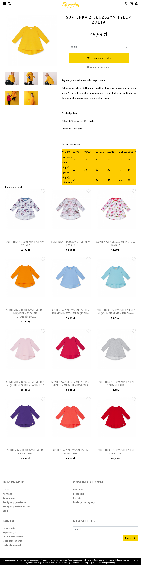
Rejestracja (9, 532)
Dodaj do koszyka (101, 58)
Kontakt (7, 493)
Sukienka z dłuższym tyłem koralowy (70, 451)
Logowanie (9, 528)
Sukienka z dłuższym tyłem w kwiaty (25, 243)
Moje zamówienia (12, 540)
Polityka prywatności (15, 502)
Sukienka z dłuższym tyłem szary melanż (116, 383)
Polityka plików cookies (16, 506)
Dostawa (78, 489)
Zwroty (77, 498)
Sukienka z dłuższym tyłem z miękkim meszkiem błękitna (70, 311)
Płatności (78, 493)
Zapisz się (130, 538)
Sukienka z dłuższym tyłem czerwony (116, 451)
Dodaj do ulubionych (100, 67)
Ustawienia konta (13, 536)
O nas (6, 489)
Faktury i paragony (84, 502)
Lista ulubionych (12, 545)
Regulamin (9, 498)
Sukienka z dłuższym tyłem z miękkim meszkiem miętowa (116, 311)
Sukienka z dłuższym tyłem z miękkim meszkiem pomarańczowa (25, 313)
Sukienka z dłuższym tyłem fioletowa (25, 451)
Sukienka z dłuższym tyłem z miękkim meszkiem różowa (70, 383)
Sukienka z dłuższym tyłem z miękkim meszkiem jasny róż (25, 383)
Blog (5, 510)
